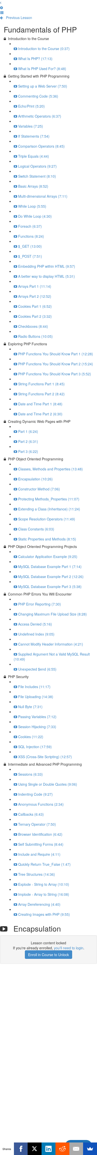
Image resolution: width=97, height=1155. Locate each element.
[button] (0, 2)
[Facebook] (21, 1148)
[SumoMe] (90, 1148)
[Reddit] (62, 1148)
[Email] (76, 1148)
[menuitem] (1, 7)
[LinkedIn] (48, 1148)
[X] (35, 1148)
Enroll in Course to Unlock (48, 954)
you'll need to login (68, 947)
